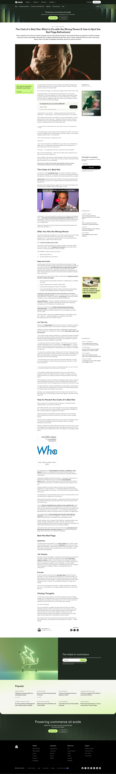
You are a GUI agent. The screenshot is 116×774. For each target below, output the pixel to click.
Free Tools (69, 758)
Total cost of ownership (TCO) (37, 6)
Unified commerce (86, 353)
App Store (52, 753)
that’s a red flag (62, 543)
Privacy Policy (45, 768)
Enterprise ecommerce (24, 6)
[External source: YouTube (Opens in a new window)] (88, 768)
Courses (69, 755)
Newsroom (35, 758)
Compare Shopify (71, 751)
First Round (62, 545)
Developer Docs (53, 748)
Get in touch (97, 2)
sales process (66, 344)
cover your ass (63, 296)
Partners (52, 755)
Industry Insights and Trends (43, 701)
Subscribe (91, 167)
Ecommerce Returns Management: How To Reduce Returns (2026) (25, 704)
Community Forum (89, 751)
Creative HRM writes (42, 301)
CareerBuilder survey (53, 173)
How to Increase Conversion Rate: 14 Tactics (46, 694)
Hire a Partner (88, 753)
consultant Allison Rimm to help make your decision (64, 267)
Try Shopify (89, 2)
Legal (39, 768)
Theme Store (53, 751)
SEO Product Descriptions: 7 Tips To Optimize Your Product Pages (91, 704)
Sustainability (35, 760)
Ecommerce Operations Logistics (88, 691)
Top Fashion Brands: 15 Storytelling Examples (69, 704)
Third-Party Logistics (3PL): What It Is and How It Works (91, 694)
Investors (35, 755)
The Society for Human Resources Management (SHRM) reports (57, 217)
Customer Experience (63, 701)
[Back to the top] (16, 746)
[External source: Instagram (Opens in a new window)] (91, 768)
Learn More (86, 296)
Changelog (69, 760)
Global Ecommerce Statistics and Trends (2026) (46, 704)
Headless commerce (19, 691)
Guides (68, 753)
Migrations (48, 6)
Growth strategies (60, 26)
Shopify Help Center (89, 748)
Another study (40, 179)
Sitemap (53, 768)
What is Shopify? (36, 748)
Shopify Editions (36, 751)
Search (97, 6)
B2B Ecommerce (56, 6)
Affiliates (52, 758)
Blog (16, 6)
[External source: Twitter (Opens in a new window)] (74, 630)
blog (53, 26)
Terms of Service (31, 768)
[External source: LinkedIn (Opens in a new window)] (78, 630)
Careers (34, 753)
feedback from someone (58, 247)
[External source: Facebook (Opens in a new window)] (71, 630)
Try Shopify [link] (73, 106)
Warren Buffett (48, 325)
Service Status (88, 755)
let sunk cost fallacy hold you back (49, 242)
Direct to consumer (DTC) (87, 341)
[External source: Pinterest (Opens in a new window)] (100, 768)
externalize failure (61, 575)
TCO (83, 221)
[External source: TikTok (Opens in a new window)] (94, 768)
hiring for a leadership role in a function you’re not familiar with (57, 505)
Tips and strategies (86, 347)
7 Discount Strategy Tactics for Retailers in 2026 (68, 694)
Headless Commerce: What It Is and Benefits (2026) (24, 694)
